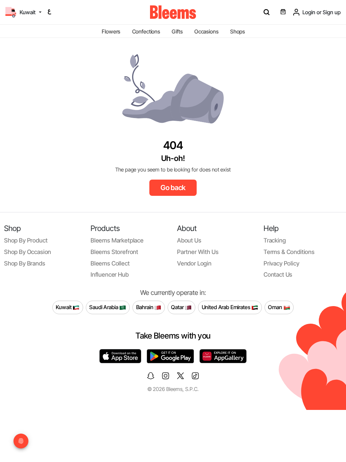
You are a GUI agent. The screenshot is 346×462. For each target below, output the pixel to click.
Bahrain (145, 307)
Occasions (206, 31)
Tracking (275, 240)
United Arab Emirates (227, 307)
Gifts (177, 31)
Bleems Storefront (114, 251)
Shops (237, 31)
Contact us (278, 274)
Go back (173, 187)
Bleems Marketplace (117, 240)
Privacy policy (281, 263)
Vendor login (194, 263)
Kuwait (64, 307)
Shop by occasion (27, 251)
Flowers (111, 31)
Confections (146, 31)
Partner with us (197, 251)
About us (189, 240)
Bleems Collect (110, 263)
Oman (275, 307)
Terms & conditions (289, 251)
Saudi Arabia (104, 307)
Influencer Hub (110, 274)
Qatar (178, 307)
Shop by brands (24, 263)
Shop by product (25, 240)
